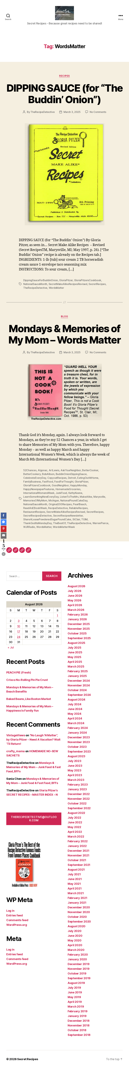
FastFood (47, 481)
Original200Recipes (60, 504)
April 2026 (75, 605)
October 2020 (77, 916)
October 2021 (77, 860)
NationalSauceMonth (35, 284)
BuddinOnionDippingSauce (71, 474)
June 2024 (75, 709)
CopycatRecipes (57, 477)
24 (18, 637)
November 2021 (78, 855)
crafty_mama (15, 751)
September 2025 (79, 638)
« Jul (11, 647)
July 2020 (74, 931)
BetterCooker (90, 470)
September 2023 (79, 751)
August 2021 (76, 869)
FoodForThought (63, 481)
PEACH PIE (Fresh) (18, 672)
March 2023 (76, 779)
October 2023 (77, 746)
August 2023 (76, 756)
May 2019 (74, 997)
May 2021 (74, 883)
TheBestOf (59, 523)
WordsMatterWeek (64, 526)
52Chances (29, 470)
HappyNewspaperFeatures (38, 489)
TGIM (84, 519)
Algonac (42, 470)
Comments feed (17, 920)
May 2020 (74, 940)
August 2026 (76, 586)
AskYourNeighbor (71, 470)
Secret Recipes (27, 1059)
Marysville (99, 496)
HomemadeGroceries (68, 489)
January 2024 (77, 732)
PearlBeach (79, 504)
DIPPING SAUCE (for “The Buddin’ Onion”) (64, 93)
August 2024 (76, 699)
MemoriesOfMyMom (35, 500)
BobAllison (48, 474)
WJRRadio (29, 526)
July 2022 (74, 817)
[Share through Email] (3, 535)
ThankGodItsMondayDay (37, 523)
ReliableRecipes (78, 508)
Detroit (72, 477)
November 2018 (79, 1025)
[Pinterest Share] (3, 528)
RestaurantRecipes (34, 511)
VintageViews (15, 735)
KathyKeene (75, 492)
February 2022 (78, 841)
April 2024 (75, 718)
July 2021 (74, 874)
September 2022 (79, 808)
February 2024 (78, 728)
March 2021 (76, 893)
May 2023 (74, 770)
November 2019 (79, 968)
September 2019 (79, 978)
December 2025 (79, 624)
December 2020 (79, 907)
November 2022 (79, 798)
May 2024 (74, 713)
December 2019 (79, 964)
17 (18, 631)
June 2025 (75, 652)
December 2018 (79, 1020)
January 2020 (77, 959)
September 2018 (79, 1035)
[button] (4, 554)
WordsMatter (56, 287)
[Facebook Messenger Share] (3, 522)
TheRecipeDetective (43, 112)
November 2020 (79, 912)
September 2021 (79, 864)
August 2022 (76, 813)
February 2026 (78, 614)
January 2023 (77, 789)
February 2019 (77, 1011)
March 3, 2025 (72, 112)
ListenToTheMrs (69, 496)
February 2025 (78, 671)
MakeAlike (86, 496)
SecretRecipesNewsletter (68, 515)
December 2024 (79, 680)
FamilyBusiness (32, 481)
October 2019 (77, 973)
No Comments (98, 112)
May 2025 (74, 657)
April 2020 (75, 945)
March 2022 (76, 836)
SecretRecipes (97, 284)
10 (18, 626)
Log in (10, 910)
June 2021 (75, 879)
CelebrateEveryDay (34, 477)
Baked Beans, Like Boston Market (28, 699)
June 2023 (75, 765)
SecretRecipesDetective (37, 515)
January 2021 (77, 902)
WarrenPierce (100, 523)
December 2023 (79, 737)
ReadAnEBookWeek (35, 508)
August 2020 (76, 926)
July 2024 (74, 704)
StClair (76, 519)
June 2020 (75, 935)
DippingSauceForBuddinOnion (40, 280)
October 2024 (77, 690)
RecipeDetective (58, 508)
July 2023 (74, 761)
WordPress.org (16, 924)
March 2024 (76, 723)
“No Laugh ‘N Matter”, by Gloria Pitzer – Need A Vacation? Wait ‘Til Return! (33, 739)
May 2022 (74, 827)
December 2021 (78, 850)
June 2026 (75, 595)
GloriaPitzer (66, 280)
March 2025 (76, 666)
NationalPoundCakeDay (73, 500)
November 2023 (79, 742)
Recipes (64, 75)
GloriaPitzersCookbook (87, 280)
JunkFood (61, 492)
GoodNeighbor (60, 485)
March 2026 (76, 609)
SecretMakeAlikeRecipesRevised (68, 284)
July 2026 (74, 591)
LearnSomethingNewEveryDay (41, 496)
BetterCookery (32, 474)
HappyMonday (78, 485)
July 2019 (74, 987)
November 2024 (79, 685)
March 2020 (76, 950)
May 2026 (74, 600)
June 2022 (75, 822)
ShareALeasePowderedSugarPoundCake (47, 519)
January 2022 (77, 846)
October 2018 (77, 1030)
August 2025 (76, 643)
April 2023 (75, 775)
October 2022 (77, 803)
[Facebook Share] (3, 515)
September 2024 (79, 694)
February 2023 (78, 784)
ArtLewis (54, 470)
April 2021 (74, 888)
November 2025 (79, 628)
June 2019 (75, 992)
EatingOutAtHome (87, 477)
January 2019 (77, 1016)
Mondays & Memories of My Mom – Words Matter (64, 334)
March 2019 (76, 1006)
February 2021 (77, 898)
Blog (64, 316)
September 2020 (79, 921)
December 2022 (79, 794)
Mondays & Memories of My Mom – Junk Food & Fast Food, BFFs (33, 767)
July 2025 (74, 647)
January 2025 (77, 676)
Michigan (53, 500)
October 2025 (77, 633)
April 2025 (75, 661)
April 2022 (75, 831)
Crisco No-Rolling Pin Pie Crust (27, 680)
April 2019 (75, 1001)
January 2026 (77, 619)
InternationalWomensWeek (38, 492)
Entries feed (14, 915)
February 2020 (78, 954)
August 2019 (76, 983)
